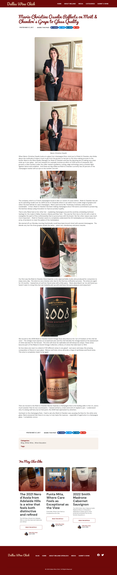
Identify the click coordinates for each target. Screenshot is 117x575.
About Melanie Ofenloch (59, 556)
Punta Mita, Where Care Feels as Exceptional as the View (58, 501)
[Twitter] (102, 555)
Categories (90, 4)
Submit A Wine (102, 4)
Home (59, 4)
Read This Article (31, 527)
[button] (54, 27)
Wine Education (40, 443)
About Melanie (70, 4)
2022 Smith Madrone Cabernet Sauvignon (81, 499)
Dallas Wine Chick (33, 532)
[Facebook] (98, 555)
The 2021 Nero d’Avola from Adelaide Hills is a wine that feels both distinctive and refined (30, 504)
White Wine (29, 443)
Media (80, 4)
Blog (22, 443)
